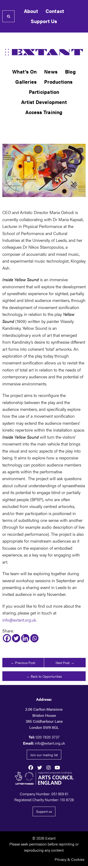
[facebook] (30, 767)
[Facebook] (7, 638)
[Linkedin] (25, 638)
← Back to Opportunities (44, 676)
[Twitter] (16, 638)
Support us (44, 811)
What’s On (24, 71)
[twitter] (39, 767)
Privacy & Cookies (69, 859)
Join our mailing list (44, 754)
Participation (44, 91)
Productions (58, 81)
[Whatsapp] (34, 638)
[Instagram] (48, 767)
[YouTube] (57, 767)
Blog (70, 71)
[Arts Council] (44, 777)
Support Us (44, 21)
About (31, 11)
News (50, 71)
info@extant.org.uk (19, 620)
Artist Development (44, 102)
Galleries (26, 81)
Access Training (43, 112)
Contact (55, 11)
